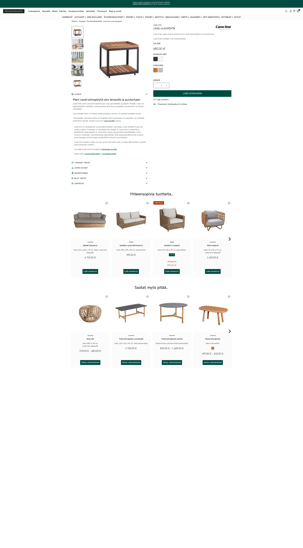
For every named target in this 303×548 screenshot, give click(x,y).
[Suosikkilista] (294, 11)
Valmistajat (90, 11)
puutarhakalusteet (92, 154)
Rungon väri (160, 54)
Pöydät (129, 17)
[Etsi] (286, 11)
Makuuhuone (172, 17)
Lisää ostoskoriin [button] (90, 271)
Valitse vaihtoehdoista (90, 362)
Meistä (54, 11)
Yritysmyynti (102, 11)
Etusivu (75, 21)
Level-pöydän (109, 121)
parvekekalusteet (109, 154)
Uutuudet (79, 17)
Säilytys (159, 17)
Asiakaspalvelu (34, 11)
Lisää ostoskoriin (192, 93)
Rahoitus (62, 11)
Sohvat (148, 17)
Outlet (237, 17)
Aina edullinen (94, 17)
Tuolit (139, 17)
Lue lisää (156, 43)
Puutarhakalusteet (113, 17)
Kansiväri (158, 65)
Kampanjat (67, 17)
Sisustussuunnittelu (76, 11)
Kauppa (82, 21)
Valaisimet (195, 17)
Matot (184, 17)
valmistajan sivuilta (109, 149)
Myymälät (46, 11)
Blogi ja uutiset (115, 11)
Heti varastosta (211, 17)
